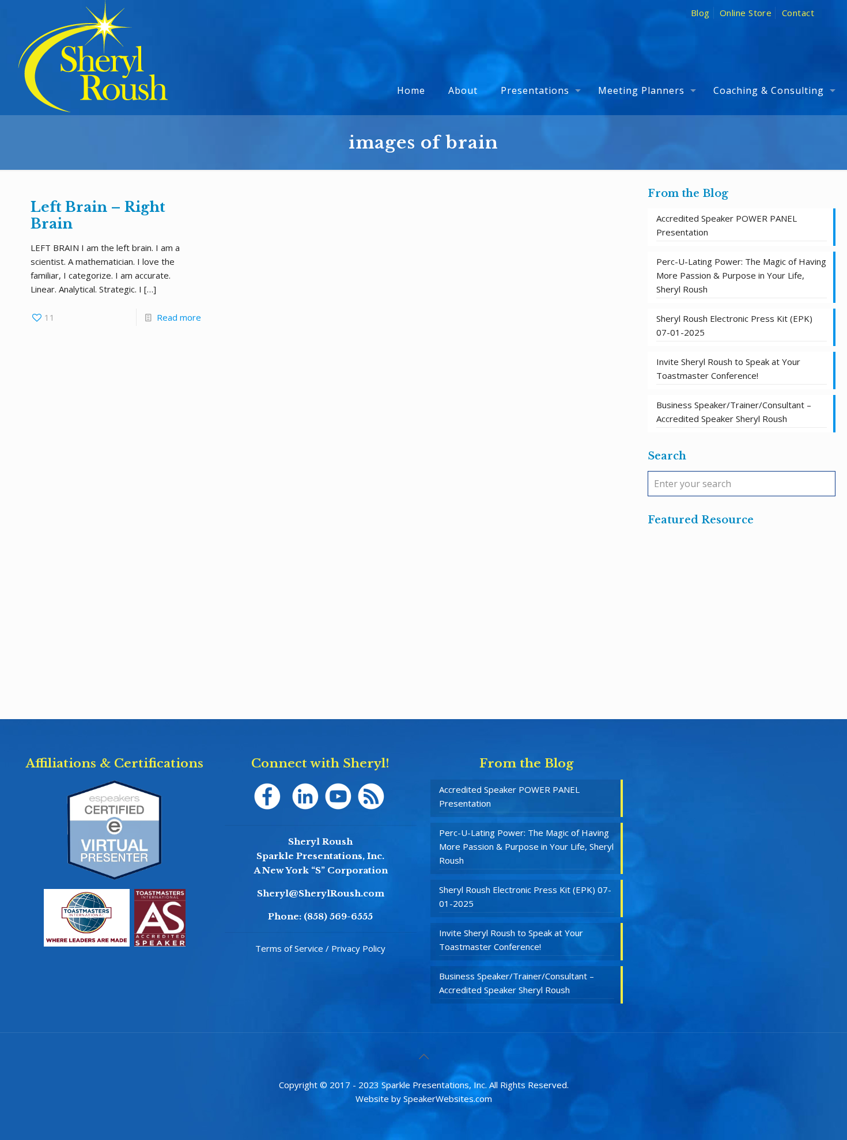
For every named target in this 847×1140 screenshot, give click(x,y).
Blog (700, 12)
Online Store (746, 12)
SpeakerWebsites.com (447, 1098)
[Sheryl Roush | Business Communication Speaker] (93, 72)
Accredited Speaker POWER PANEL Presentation (726, 225)
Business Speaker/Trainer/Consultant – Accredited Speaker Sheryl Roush (733, 411)
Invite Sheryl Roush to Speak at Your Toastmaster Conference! (728, 368)
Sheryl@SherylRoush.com (320, 893)
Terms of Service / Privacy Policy (320, 948)
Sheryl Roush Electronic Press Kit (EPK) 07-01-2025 (734, 325)
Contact (798, 12)
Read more (179, 317)
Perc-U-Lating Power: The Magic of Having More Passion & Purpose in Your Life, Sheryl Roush (741, 275)
